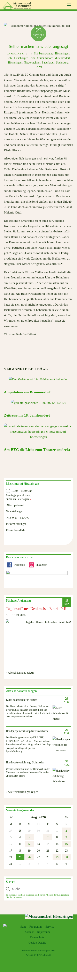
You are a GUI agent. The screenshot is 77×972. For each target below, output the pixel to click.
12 (29, 843)
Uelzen (38, 66)
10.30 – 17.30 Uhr (21, 490)
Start (23, 926)
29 (57, 857)
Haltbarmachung (43, 53)
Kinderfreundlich (15, 530)
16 (66, 843)
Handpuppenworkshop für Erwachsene (27, 731)
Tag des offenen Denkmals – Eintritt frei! (36, 608)
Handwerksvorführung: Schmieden (25, 762)
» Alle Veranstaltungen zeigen (22, 791)
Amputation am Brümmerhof (27, 392)
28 (20, 830)
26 (29, 857)
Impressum (43, 932)
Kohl (10, 58)
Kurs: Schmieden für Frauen (21, 699)
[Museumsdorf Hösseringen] (17, 8)
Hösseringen (62, 53)
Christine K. (15, 53)
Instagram (41, 564)
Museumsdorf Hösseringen (37, 950)
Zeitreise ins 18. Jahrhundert (27, 415)
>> (66, 817)
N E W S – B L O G (17, 517)
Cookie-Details (37, 942)
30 (66, 857)
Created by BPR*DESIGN (38, 955)
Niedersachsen (32, 62)
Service (49, 926)
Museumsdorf (45, 58)
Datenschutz (37, 937)
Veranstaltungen (14, 511)
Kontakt (29, 932)
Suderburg (62, 62)
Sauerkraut (48, 62)
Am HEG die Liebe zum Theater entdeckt (37, 450)
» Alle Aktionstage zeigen (20, 672)
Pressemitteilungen (16, 523)
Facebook (19, 564)
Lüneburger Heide (24, 58)
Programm (35, 926)
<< (10, 817)
